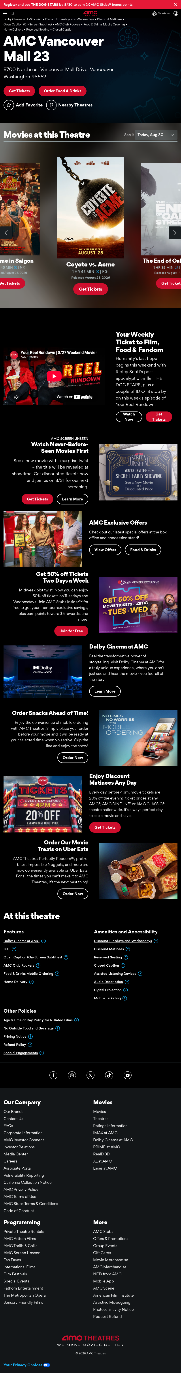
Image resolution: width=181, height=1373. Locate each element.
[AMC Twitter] (90, 1075)
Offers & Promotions (110, 1238)
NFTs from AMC (107, 1274)
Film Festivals (15, 1274)
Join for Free (71, 631)
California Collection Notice (28, 1182)
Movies (99, 1111)
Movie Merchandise (110, 1259)
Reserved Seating (108, 957)
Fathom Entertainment (23, 1288)
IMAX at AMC (105, 1132)
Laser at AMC (105, 1168)
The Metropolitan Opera (25, 1295)
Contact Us (13, 1118)
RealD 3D (101, 1154)
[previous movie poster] (6, 232)
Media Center (16, 1154)
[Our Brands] (90, 1341)
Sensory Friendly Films (23, 1302)
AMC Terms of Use (20, 1196)
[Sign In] (176, 13)
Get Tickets (19, 91)
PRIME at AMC (106, 1147)
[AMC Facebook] (53, 1075)
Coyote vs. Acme (90, 264)
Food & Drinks (143, 549)
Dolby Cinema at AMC (22, 941)
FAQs (8, 1125)
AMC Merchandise (109, 1267)
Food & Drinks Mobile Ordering (28, 973)
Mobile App (103, 1281)
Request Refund (107, 1316)
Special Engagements (21, 1053)
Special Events (16, 1281)
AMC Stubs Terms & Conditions (31, 1203)
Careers (10, 1161)
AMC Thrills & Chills (20, 1245)
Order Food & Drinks (62, 91)
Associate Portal (18, 1168)
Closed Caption (106, 965)
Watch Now (129, 417)
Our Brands (13, 1111)
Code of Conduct (19, 1210)
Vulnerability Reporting (24, 1175)
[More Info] (15, 267)
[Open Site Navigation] (5, 13)
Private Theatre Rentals (24, 1231)
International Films (20, 1267)
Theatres (100, 1118)
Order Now (73, 757)
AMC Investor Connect (24, 1139)
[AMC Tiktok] (109, 1075)
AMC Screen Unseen (22, 1252)
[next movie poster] (175, 232)
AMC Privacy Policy (21, 1189)
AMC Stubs (103, 1231)
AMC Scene (103, 1288)
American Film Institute (113, 1295)
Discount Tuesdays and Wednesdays (123, 941)
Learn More (72, 499)
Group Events (105, 1245)
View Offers (105, 549)
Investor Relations (19, 1147)
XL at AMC (102, 1161)
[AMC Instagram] (72, 1075)
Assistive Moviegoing (111, 1302)
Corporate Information (23, 1132)
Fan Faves (12, 1259)
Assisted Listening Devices (115, 973)
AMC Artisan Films (20, 1238)
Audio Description (108, 982)
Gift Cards (102, 1252)
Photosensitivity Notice (113, 1309)
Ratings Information (110, 1125)
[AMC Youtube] (127, 1075)
